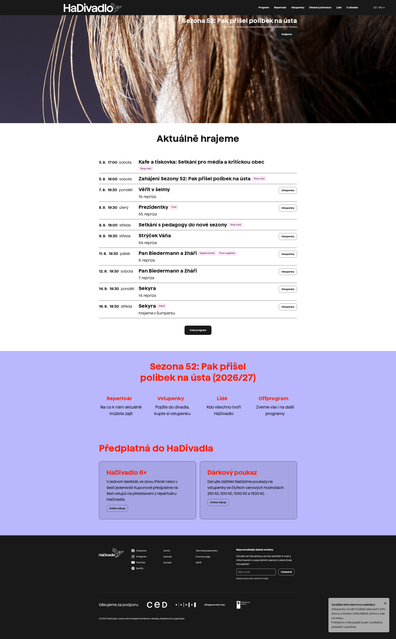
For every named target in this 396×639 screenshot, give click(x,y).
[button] (379, 7)
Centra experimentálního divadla (142, 618)
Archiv (167, 550)
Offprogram (273, 398)
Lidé (339, 7)
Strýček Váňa (155, 236)
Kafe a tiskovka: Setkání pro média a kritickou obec (201, 162)
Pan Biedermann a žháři (168, 253)
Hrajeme (287, 34)
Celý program (198, 330)
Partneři (168, 556)
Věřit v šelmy (154, 189)
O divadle (352, 7)
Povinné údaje (203, 556)
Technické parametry (207, 550)
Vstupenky (297, 7)
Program (263, 7)
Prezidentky (153, 207)
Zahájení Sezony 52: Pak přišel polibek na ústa (195, 179)
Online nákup (117, 508)
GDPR (198, 562)
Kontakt (168, 562)
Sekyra (147, 288)
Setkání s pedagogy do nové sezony (183, 225)
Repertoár (280, 7)
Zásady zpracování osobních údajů (252, 578)
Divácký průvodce (320, 7)
